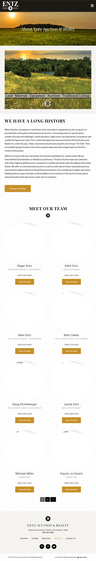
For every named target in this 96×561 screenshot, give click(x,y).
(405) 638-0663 (24, 275)
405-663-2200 (48, 532)
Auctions (24, 538)
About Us (58, 538)
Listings (35, 538)
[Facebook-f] (42, 546)
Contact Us (71, 538)
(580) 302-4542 (24, 483)
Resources (46, 538)
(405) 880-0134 (71, 414)
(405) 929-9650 (24, 344)
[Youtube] (54, 546)
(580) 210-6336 (71, 344)
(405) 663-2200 (71, 275)
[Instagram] (48, 546)
